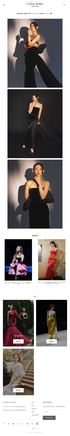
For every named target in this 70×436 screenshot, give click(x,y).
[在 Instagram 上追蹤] (8, 424)
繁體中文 (34, 428)
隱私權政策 (35, 415)
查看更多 (18, 341)
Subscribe (49, 417)
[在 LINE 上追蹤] (27, 424)
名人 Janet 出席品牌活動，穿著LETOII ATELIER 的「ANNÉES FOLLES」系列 (51, 283)
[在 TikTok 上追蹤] (18, 424)
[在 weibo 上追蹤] (32, 424)
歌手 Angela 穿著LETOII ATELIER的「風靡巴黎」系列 (18, 283)
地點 (33, 412)
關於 (33, 402)
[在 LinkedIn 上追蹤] (23, 424)
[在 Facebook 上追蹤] (4, 424)
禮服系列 (34, 409)
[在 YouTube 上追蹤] (13, 424)
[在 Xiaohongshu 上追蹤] (37, 424)
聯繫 (33, 405)
